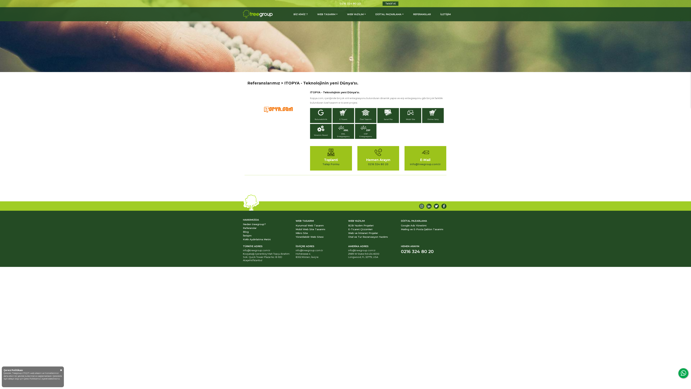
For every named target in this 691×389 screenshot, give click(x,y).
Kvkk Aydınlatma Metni (257, 239)
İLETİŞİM (445, 14)
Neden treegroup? (254, 224)
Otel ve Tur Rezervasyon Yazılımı (368, 236)
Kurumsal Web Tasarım (310, 225)
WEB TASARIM (326, 14)
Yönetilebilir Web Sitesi (310, 236)
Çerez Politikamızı (32, 378)
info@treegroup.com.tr (256, 250)
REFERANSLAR (422, 14)
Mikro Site (302, 233)
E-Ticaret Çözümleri (360, 229)
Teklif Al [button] (390, 3)
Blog (246, 231)
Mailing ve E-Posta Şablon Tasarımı (422, 229)
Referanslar (250, 228)
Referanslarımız (263, 83)
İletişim (247, 235)
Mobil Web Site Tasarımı (310, 229)
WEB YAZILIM (355, 14)
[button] (321, 116)
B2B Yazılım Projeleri (361, 225)
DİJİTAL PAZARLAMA (388, 14)
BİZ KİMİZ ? (300, 14)
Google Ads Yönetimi (413, 225)
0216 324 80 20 (350, 3)
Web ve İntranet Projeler (363, 233)
